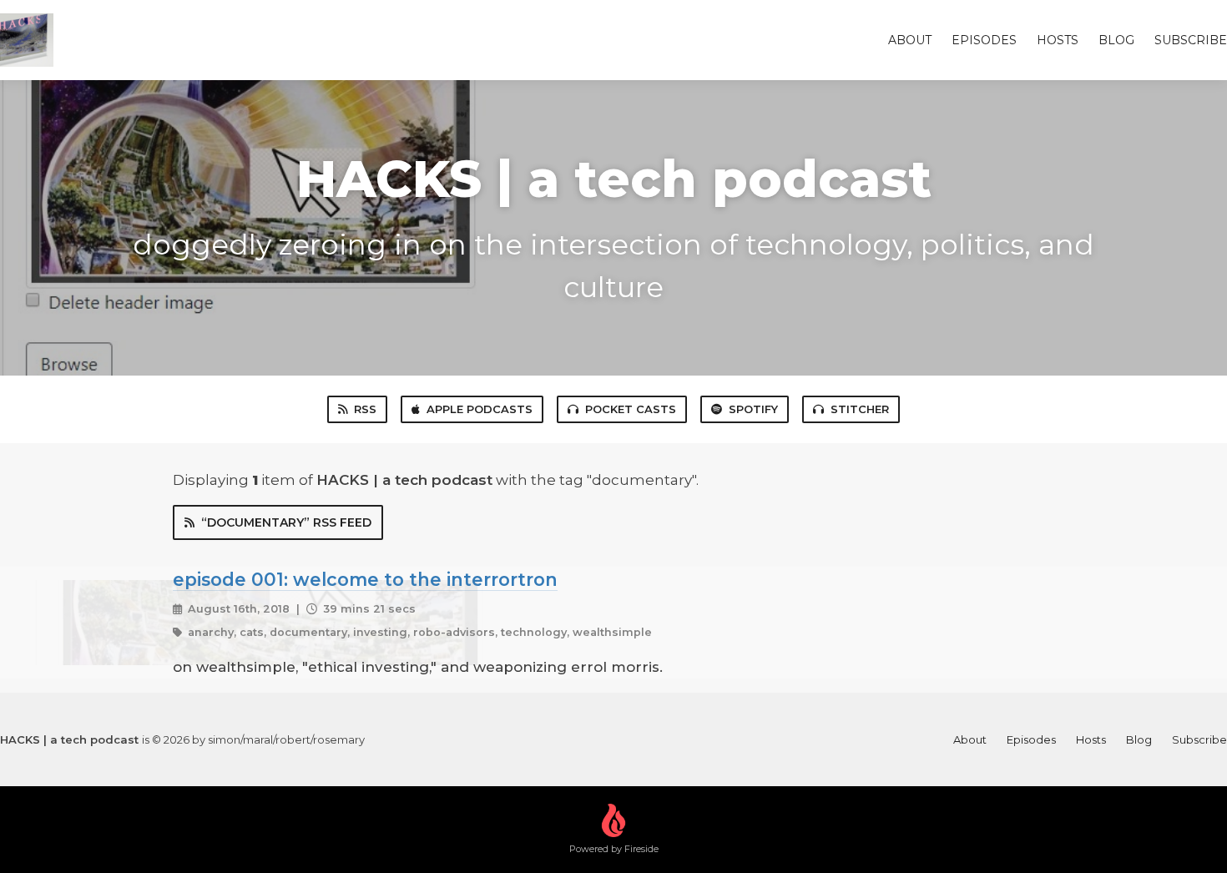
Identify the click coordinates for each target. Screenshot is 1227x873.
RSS (365, 409)
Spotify (753, 409)
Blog (1116, 40)
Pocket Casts (630, 409)
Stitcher (860, 409)
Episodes (984, 40)
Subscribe (1190, 40)
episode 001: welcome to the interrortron (365, 579)
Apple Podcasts (480, 409)
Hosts (1057, 40)
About (910, 40)
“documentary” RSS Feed (286, 522)
